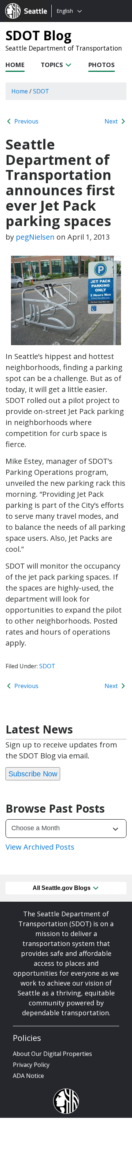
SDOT (47, 666)
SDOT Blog (39, 35)
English (64, 10)
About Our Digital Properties (52, 1054)
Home (15, 64)
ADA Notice (28, 1076)
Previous (25, 121)
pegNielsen (35, 237)
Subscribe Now (32, 774)
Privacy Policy (31, 1065)
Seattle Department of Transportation (64, 48)
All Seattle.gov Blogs (62, 888)
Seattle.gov (21, 4)
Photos (101, 64)
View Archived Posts (40, 847)
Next (111, 121)
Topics (53, 64)
